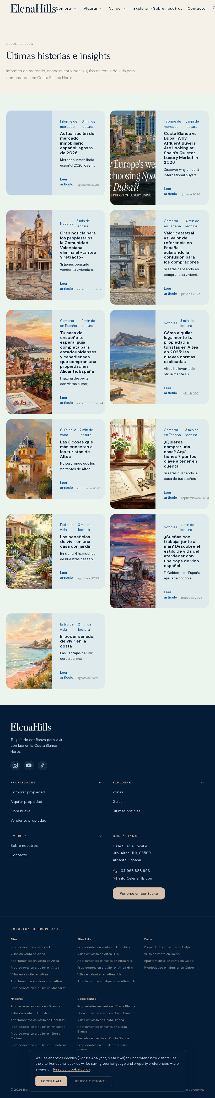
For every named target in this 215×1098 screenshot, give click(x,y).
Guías (117, 801)
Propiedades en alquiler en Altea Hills (105, 967)
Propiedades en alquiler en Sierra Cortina (35, 1035)
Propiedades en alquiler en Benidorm (38, 1045)
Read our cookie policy (71, 1069)
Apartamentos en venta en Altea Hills (105, 961)
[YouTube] (29, 765)
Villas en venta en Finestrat (30, 1013)
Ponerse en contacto (139, 893)
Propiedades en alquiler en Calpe (169, 967)
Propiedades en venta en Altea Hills (103, 947)
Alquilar (91, 8)
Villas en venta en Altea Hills (98, 954)
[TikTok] (42, 765)
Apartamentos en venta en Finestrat (37, 1020)
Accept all (51, 1081)
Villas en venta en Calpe (162, 954)
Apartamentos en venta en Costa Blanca (102, 1029)
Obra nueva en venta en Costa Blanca (105, 1013)
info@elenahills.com (136, 878)
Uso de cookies (193, 1090)
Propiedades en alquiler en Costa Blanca (102, 1047)
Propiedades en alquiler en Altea (34, 967)
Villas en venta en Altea (27, 954)
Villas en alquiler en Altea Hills (99, 974)
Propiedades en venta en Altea (33, 947)
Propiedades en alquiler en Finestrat (37, 1027)
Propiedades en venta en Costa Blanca (106, 1006)
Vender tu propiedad (28, 820)
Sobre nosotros (167, 8)
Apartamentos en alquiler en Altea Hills (106, 981)
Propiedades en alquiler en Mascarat (38, 988)
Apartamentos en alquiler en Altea (36, 981)
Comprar (64, 8)
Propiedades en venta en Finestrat (36, 1006)
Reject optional (91, 1081)
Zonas (118, 792)
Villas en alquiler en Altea (29, 974)
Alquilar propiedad (26, 801)
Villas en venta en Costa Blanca (100, 1020)
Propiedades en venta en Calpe (167, 947)
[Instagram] (15, 765)
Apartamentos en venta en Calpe (169, 961)
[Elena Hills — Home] (33, 8)
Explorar (141, 8)
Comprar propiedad (27, 792)
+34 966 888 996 (134, 870)
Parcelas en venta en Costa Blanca (103, 1038)
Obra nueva (20, 811)
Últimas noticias (126, 811)
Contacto (197, 8)
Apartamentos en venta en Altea (34, 961)
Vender (115, 8)
